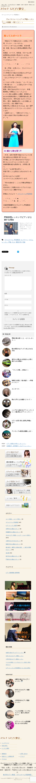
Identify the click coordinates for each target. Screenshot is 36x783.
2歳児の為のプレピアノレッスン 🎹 (15, 652)
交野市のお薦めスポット (12, 529)
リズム (30, 240)
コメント (7, 275)
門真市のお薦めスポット (12, 559)
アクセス (4, 759)
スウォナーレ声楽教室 (24, 194)
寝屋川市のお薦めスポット (13, 544)
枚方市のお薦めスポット (12, 556)
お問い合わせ (24, 754)
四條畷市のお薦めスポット (13, 532)
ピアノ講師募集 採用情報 (13, 572)
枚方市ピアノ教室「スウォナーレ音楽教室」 (18, 775)
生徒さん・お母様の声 (8, 756)
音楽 (23, 242)
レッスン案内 (5, 748)
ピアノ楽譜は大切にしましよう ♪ (16, 443)
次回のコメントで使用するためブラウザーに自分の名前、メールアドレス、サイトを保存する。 (17, 313)
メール (6, 299)
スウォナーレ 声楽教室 (12, 240)
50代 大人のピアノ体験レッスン (15, 656)
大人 (13, 242)
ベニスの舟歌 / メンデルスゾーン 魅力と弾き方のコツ (22, 712)
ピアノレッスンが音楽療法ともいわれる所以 (18, 668)
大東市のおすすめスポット (13, 541)
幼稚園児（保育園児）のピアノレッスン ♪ (19, 446)
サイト (6, 305)
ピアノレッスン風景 (11, 525)
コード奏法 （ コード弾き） (13, 519)
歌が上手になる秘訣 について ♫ (22, 399)
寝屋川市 (19, 242)
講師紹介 (4, 754)
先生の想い (5, 745)
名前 (5, 293)
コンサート (24, 240)
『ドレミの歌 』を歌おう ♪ (20, 370)
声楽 (9, 242)
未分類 (7, 553)
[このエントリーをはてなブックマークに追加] (18, 252)
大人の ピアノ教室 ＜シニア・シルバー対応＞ (18, 535)
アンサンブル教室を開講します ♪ (22, 431)
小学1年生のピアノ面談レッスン (14, 659)
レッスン (5, 242)
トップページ (5, 743)
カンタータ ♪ (16, 389)
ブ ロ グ (22, 756)
